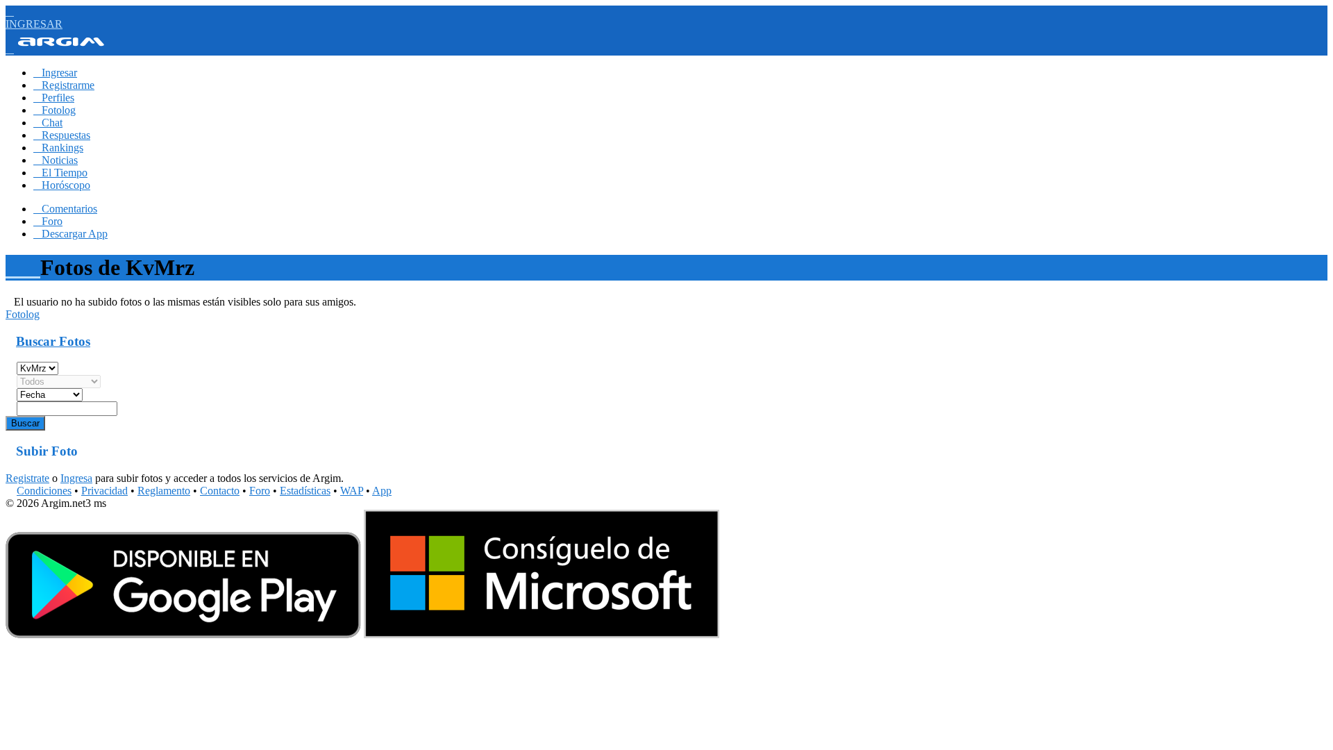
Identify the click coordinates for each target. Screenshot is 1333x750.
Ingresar (55, 72)
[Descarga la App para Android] (183, 634)
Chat (47, 122)
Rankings (58, 147)
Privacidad (104, 491)
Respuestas (61, 135)
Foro (47, 221)
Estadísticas (305, 491)
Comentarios (65, 209)
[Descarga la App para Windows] (541, 634)
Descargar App (70, 234)
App (382, 491)
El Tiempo (60, 172)
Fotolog (54, 110)
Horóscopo (61, 185)
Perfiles (53, 97)
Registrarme (63, 85)
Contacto (220, 491)
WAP (351, 491)
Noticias (55, 160)
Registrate (27, 478)
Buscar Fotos (53, 341)
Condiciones (44, 491)
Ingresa (76, 478)
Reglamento (163, 491)
